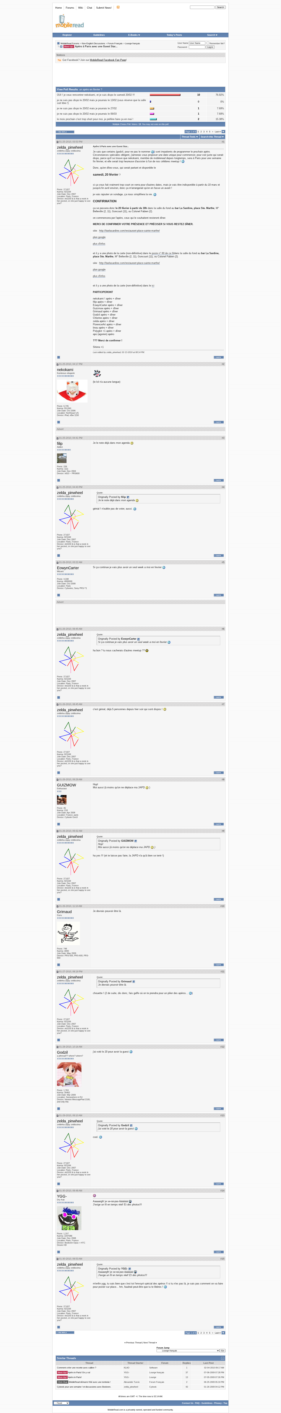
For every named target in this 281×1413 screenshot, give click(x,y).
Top (225, 1403)
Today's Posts (174, 35)
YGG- (62, 1196)
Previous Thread (134, 1342)
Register (67, 35)
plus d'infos (99, 243)
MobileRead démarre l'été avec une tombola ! (89, 1382)
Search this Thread (211, 136)
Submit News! (104, 7)
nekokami (65, 370)
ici (153, 285)
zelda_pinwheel (70, 147)
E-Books (133, 35)
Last (218, 131)
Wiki (80, 7)
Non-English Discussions (93, 43)
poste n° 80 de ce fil (163, 253)
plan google (99, 237)
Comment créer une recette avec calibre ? (76, 1368)
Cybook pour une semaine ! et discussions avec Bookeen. (84, 1387)
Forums (70, 7)
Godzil (62, 1052)
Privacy (218, 1403)
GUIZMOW (66, 785)
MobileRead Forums (70, 43)
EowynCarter (68, 568)
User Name (183, 43)
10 (198, 94)
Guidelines (99, 35)
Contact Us (187, 1403)
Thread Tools (189, 136)
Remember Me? (217, 43)
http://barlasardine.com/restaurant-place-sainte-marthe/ (129, 230)
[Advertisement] (140, 74)
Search (211, 35)
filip (60, 443)
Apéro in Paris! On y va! (79, 1372)
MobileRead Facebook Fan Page (108, 60)
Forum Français (115, 43)
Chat (89, 7)
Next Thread (149, 1342)
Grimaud (64, 912)
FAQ (197, 1403)
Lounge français (132, 43)
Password (182, 47)
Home (58, 7)
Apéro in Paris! (75, 1377)
